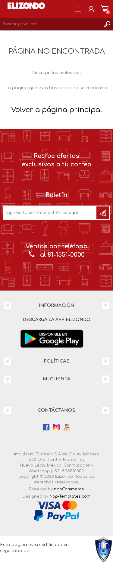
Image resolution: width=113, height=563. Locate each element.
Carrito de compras (104, 9)
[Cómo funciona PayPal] (56, 515)
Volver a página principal (56, 110)
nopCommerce (69, 489)
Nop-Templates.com (69, 496)
